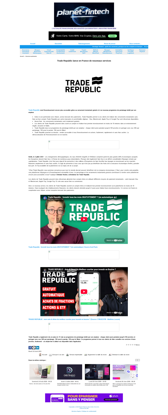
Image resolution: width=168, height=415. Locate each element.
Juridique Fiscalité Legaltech (130, 51)
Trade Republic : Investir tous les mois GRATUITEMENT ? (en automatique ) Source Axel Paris (63, 247)
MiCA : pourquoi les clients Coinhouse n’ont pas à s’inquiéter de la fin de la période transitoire (124, 385)
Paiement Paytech (142, 50)
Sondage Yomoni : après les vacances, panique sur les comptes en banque (102, 46)
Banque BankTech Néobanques (37, 51)
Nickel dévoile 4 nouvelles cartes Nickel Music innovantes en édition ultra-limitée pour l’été (97, 384)
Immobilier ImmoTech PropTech (119, 51)
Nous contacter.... (135, 43)
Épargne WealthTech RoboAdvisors (107, 51)
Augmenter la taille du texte (97, 355)
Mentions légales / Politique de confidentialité (84, 412)
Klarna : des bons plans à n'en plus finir (39, 383)
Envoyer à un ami (58, 355)
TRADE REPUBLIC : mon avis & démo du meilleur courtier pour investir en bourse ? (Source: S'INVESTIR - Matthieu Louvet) (74, 319)
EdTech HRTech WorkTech (95, 51)
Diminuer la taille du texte (120, 355)
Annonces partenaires (31, 56)
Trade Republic (34, 110)
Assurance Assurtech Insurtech (25, 51)
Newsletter (58, 43)
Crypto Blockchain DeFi (84, 51)
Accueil (32, 43)
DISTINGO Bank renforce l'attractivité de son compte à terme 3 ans (68, 384)
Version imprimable (75, 355)
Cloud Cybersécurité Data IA (49, 51)
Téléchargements (84, 43)
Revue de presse (109, 43)
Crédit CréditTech (72, 50)
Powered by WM (84, 409)
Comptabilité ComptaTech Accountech (60, 51)
